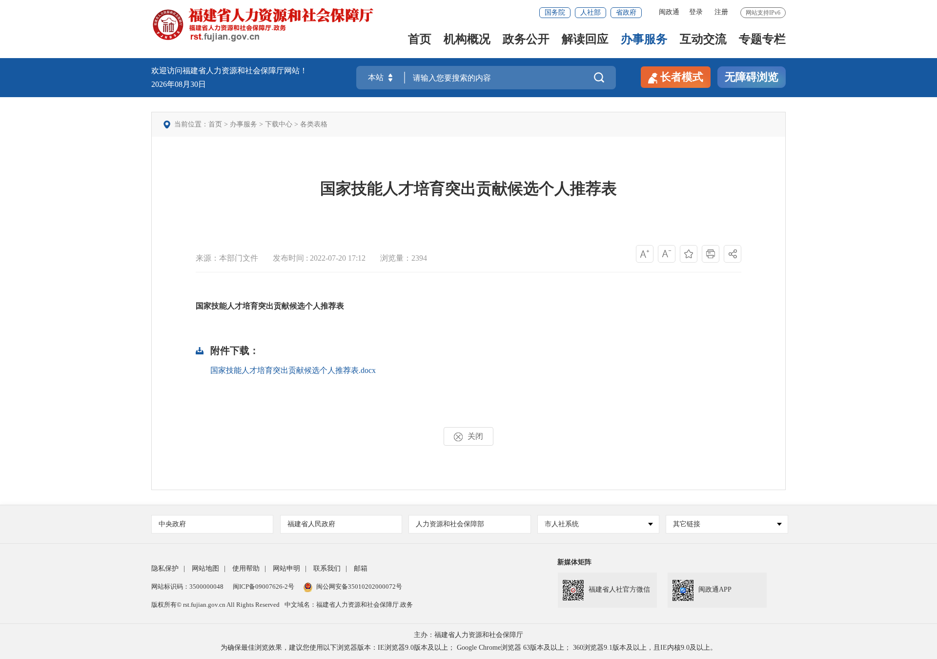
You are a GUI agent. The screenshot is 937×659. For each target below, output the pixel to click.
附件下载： (234, 350)
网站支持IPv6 (763, 12)
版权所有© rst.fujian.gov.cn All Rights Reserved (215, 604)
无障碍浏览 (751, 77)
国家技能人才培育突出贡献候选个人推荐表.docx (293, 370)
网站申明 (286, 568)
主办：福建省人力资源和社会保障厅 (468, 634)
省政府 (626, 12)
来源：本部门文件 (227, 258)
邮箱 (360, 568)
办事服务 (644, 39)
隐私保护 (165, 568)
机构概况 (467, 39)
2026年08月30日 (178, 84)
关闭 (475, 436)
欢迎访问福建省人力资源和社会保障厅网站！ (229, 70)
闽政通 (669, 12)
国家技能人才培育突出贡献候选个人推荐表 (468, 188)
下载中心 (278, 124)
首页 (419, 39)
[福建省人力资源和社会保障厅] (262, 24)
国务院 (555, 12)
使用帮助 (246, 568)
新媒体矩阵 (574, 562)
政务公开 (526, 39)
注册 (721, 12)
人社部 (590, 12)
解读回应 (585, 39)
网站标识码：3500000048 (187, 586)
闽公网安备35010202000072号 (359, 586)
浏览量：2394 (403, 258)
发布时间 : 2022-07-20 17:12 (319, 258)
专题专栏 (762, 39)
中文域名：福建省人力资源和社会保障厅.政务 (349, 604)
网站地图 (205, 568)
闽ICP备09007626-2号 (263, 586)
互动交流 (703, 39)
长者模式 (681, 77)
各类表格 (313, 124)
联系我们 (327, 568)
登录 (696, 12)
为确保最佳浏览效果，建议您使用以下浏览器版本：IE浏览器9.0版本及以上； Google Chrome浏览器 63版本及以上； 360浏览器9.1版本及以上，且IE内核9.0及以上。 (469, 647)
